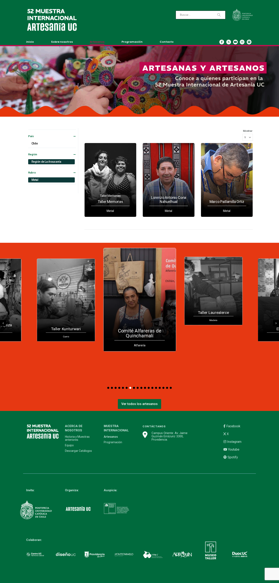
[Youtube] (235, 42)
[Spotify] (249, 42)
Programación (132, 42)
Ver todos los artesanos (139, 404)
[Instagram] (242, 42)
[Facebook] (221, 42)
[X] (228, 42)
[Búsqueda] (219, 15)
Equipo (69, 445)
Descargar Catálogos (78, 450)
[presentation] (3, 323)
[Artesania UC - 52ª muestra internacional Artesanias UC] (51, 20)
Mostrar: (248, 130)
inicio (30, 42)
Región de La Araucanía (46, 161)
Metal (34, 179)
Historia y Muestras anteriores (77, 438)
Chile (34, 143)
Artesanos (97, 42)
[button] (108, 388)
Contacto (167, 42)
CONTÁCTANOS (154, 426)
